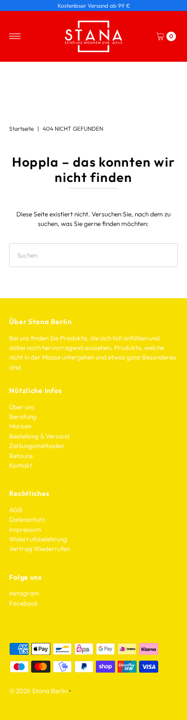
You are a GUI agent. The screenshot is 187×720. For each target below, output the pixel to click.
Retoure (21, 455)
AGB (16, 510)
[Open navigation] (15, 36)
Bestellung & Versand (39, 436)
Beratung (22, 416)
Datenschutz (27, 519)
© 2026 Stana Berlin (38, 690)
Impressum (25, 529)
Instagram (24, 593)
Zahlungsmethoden (36, 445)
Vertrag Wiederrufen (39, 548)
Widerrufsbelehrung (38, 539)
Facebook (23, 603)
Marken (20, 426)
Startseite (21, 128)
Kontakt (20, 465)
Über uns (22, 407)
